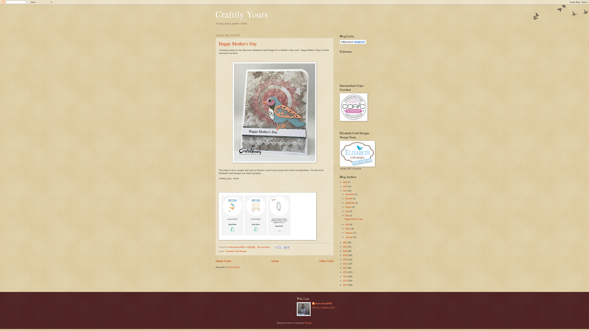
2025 (345, 182)
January (349, 237)
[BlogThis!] (279, 247)
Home (275, 261)
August (348, 207)
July (347, 211)
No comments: (264, 247)
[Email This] (276, 247)
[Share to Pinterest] (288, 247)
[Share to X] (282, 247)
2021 (345, 247)
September (350, 203)
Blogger (308, 323)
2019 (345, 255)
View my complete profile (323, 307)
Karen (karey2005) (323, 303)
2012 (345, 285)
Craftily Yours (242, 14)
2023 (345, 191)
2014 (345, 276)
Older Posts (326, 261)
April (347, 224)
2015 (345, 272)
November (350, 194)
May (347, 215)
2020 (345, 251)
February (349, 233)
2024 (345, 186)
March (348, 229)
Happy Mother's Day (238, 43)
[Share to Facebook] (285, 247)
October (349, 198)
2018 (345, 259)
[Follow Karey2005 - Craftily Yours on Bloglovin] (353, 43)
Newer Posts (223, 261)
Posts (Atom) (234, 267)
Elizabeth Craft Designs (236, 251)
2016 (345, 268)
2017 (345, 264)
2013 (345, 281)
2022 (345, 242)
